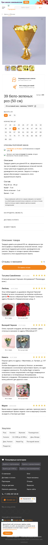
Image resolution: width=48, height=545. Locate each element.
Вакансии (30, 485)
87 (41, 136)
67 (36, 132)
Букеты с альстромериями (29, 469)
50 (6, 115)
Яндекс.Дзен (21, 511)
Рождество (6, 446)
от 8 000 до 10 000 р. (20, 437)
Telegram (9, 511)
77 (19, 136)
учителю (6, 437)
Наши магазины (33, 477)
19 (10, 125)
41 (19, 129)
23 (19, 125)
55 (10, 132)
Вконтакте (4, 511)
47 (32, 129)
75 (14, 136)
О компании (6, 474)
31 (36, 125)
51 (41, 129)
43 (23, 129)
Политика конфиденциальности (31, 537)
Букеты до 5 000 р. (10, 469)
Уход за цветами (8, 485)
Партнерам (6, 481)
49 (36, 129)
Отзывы (29, 481)
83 (32, 136)
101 (10, 139)
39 (14, 129)
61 (23, 132)
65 (32, 132)
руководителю (34, 432)
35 (6, 129)
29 (32, 125)
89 (6, 139)
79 (23, 136)
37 (10, 129)
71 (6, 136)
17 (6, 125)
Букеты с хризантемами (31, 464)
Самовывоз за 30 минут (14, 149)
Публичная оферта (13, 537)
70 (14, 115)
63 (27, 132)
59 (19, 132)
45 (27, 129)
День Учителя (7, 441)
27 (27, 125)
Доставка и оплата (8, 477)
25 (23, 125)
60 (10, 115)
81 (27, 136)
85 (36, 136)
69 (41, 132)
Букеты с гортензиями (11, 464)
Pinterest (27, 511)
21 (14, 125)
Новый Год (19, 441)
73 (10, 136)
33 (41, 125)
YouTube (15, 511)
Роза (4, 432)
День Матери (34, 437)
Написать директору (9, 489)
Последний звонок (33, 441)
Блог (28, 474)
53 (6, 132)
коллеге (12, 432)
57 (14, 132)
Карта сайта (31, 489)
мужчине (22, 432)
